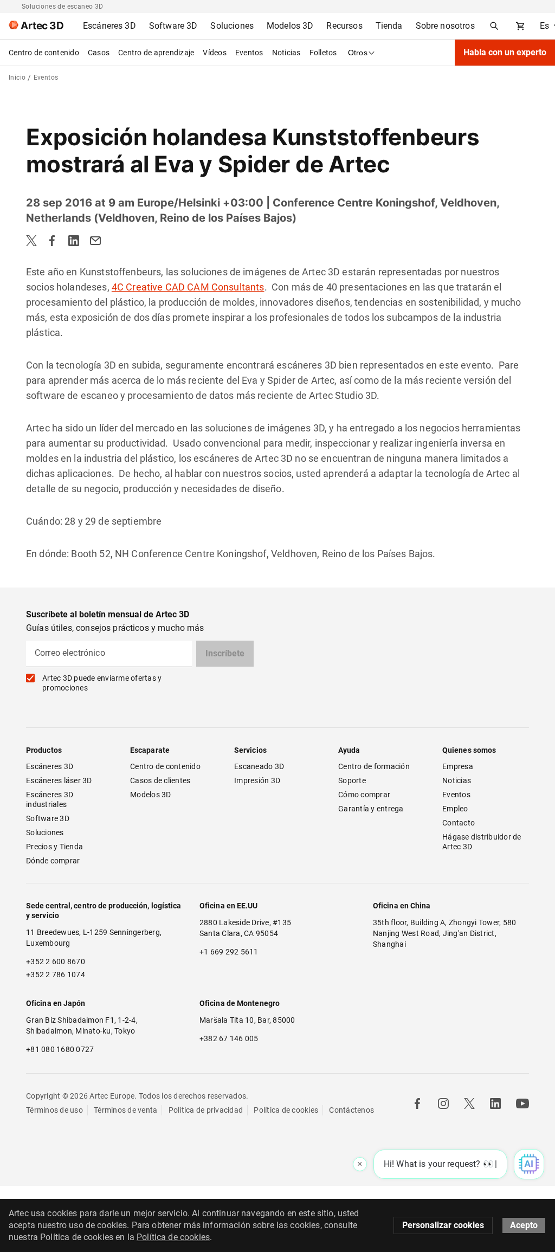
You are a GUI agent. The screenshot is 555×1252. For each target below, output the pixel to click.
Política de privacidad (206, 1110)
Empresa (457, 766)
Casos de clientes (160, 780)
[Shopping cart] (520, 26)
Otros (357, 52)
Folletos (323, 52)
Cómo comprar (364, 794)
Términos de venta (125, 1110)
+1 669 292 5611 (229, 951)
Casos (98, 52)
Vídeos (215, 52)
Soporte (352, 780)
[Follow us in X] (469, 1103)
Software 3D (47, 818)
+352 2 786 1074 (55, 974)
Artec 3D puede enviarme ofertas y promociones (102, 683)
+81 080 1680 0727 (60, 1049)
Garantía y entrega (371, 808)
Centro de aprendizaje (156, 52)
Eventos (249, 52)
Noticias (286, 52)
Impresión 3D (257, 780)
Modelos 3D (150, 794)
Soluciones (45, 832)
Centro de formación (374, 766)
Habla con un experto (504, 52)
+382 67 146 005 (229, 1038)
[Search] (494, 26)
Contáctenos (351, 1110)
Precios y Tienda (54, 846)
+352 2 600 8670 (55, 961)
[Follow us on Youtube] (522, 1103)
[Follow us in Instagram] (443, 1103)
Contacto (458, 822)
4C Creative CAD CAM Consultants (188, 287)
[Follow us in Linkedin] (495, 1103)
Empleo (455, 808)
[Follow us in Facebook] (417, 1103)
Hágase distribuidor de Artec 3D (482, 841)
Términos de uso (54, 1110)
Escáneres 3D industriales (50, 799)
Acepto (524, 1225)
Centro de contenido (44, 52)
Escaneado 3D (259, 766)
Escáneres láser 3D (60, 780)
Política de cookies (286, 1110)
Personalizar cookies (443, 1225)
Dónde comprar (53, 860)
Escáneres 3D (49, 766)
